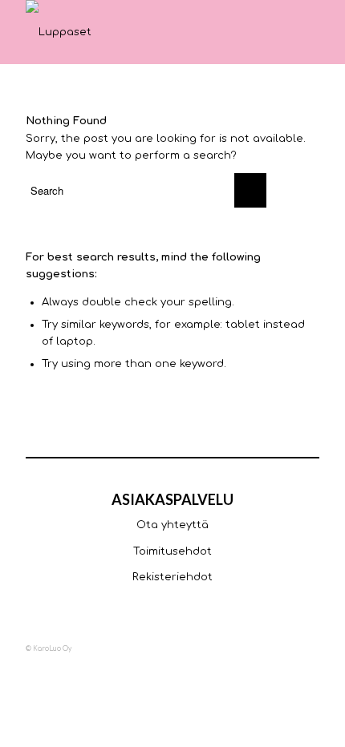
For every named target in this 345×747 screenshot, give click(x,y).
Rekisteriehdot (172, 577)
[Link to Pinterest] (307, 648)
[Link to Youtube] (283, 648)
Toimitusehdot (172, 551)
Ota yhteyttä (172, 525)
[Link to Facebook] (235, 648)
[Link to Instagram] (259, 648)
